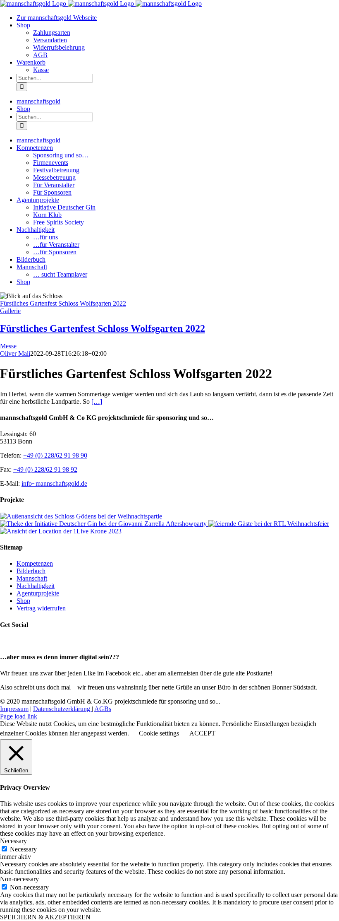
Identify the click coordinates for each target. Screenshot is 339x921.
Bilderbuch (31, 570)
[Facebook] (4, 641)
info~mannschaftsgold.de (54, 483)
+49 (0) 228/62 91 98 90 (55, 455)
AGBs (102, 708)
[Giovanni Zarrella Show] (104, 523)
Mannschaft (32, 578)
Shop (23, 600)
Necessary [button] (13, 840)
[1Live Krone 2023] (61, 531)
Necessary (23, 849)
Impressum (14, 708)
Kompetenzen (35, 563)
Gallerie (10, 310)
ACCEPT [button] (202, 733)
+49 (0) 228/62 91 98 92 (45, 469)
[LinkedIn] (22, 641)
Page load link (18, 716)
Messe (8, 346)
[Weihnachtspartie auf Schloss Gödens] (81, 516)
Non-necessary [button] (19, 878)
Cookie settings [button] (159, 733)
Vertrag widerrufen (41, 608)
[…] (96, 401)
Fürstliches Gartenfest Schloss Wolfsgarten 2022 (63, 303)
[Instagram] (13, 641)
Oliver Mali (15, 353)
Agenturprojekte (38, 593)
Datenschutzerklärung (62, 708)
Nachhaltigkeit (36, 585)
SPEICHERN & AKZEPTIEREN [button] (45, 917)
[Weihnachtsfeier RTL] (268, 523)
